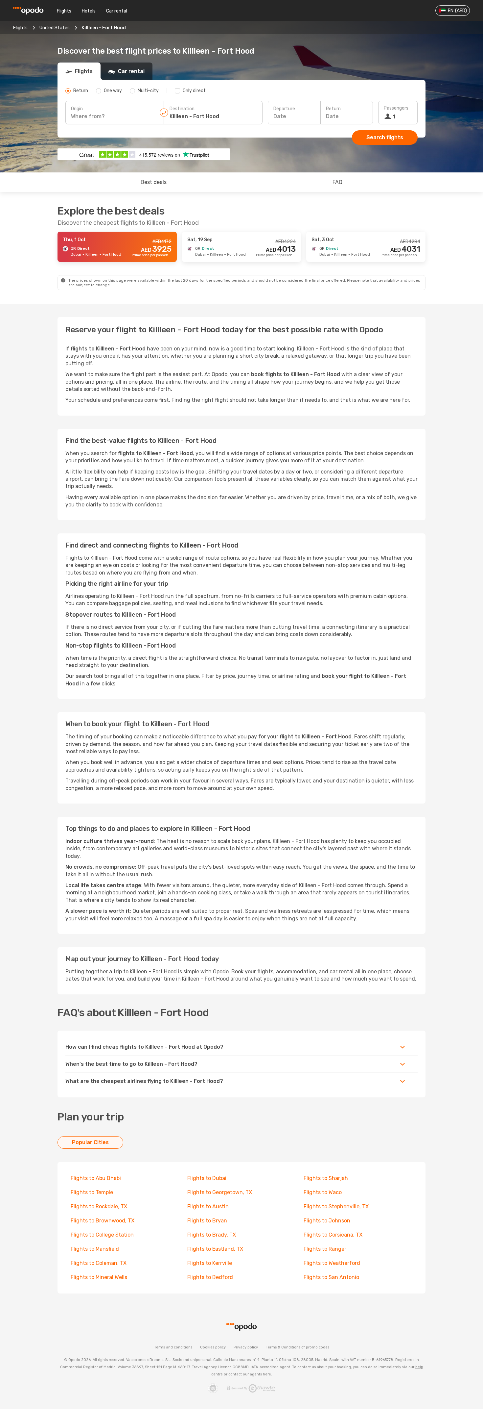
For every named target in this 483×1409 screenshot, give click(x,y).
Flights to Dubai (206, 1178)
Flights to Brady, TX (211, 1235)
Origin (77, 109)
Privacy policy (246, 1347)
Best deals (154, 182)
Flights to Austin (208, 1206)
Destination (182, 109)
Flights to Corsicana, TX (333, 1235)
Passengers (396, 108)
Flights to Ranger (325, 1249)
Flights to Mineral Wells (99, 1277)
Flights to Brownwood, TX (102, 1220)
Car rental (116, 11)
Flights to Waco (323, 1192)
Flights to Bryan (207, 1220)
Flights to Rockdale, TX (99, 1206)
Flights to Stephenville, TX (336, 1206)
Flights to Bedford (210, 1277)
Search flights (384, 137)
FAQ (337, 182)
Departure (284, 109)
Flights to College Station (102, 1235)
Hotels (89, 11)
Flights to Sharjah (326, 1178)
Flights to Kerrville (209, 1263)
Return (333, 109)
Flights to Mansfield (95, 1249)
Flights (64, 11)
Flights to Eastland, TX (215, 1249)
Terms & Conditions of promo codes (297, 1347)
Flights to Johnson (327, 1220)
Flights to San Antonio (331, 1277)
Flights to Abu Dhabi (96, 1178)
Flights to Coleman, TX (98, 1263)
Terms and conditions (173, 1347)
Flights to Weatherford (332, 1263)
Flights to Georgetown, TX (219, 1192)
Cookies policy (213, 1347)
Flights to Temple (92, 1192)
